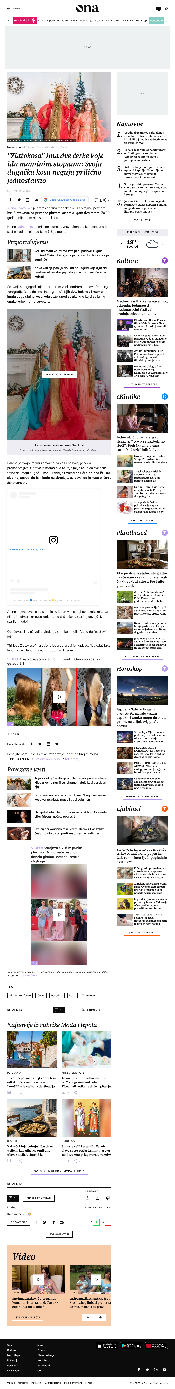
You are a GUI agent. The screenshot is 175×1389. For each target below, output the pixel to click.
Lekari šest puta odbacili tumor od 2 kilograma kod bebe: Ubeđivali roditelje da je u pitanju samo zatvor (141, 155)
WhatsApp (43, 759)
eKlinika (128, 396)
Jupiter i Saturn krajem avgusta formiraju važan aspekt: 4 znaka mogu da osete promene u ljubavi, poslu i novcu (142, 206)
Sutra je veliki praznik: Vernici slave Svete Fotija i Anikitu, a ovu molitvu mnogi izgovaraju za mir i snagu (142, 189)
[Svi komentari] (87, 1198)
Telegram (71, 759)
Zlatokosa (88, 995)
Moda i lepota (15, 147)
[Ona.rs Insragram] (155, 1369)
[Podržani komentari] (97, 1198)
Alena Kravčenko (19, 208)
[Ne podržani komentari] (108, 1198)
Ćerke (41, 995)
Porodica (57, 995)
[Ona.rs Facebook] (138, 1369)
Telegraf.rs (17, 8)
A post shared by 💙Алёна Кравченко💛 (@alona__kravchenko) (45, 600)
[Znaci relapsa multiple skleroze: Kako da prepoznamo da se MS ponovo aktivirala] (125, 476)
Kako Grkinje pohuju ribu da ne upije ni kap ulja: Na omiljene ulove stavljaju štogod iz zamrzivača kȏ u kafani (141, 172)
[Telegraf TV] (164, 1369)
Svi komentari (59, 1234)
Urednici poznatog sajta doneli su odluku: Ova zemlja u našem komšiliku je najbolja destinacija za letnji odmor (142, 138)
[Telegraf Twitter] (147, 1369)
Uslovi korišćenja (28, 975)
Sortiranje (91, 1191)
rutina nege (25, 227)
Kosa (72, 995)
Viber (58, 759)
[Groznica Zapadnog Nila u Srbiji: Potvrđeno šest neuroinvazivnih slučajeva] (125, 461)
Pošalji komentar (90, 1010)
